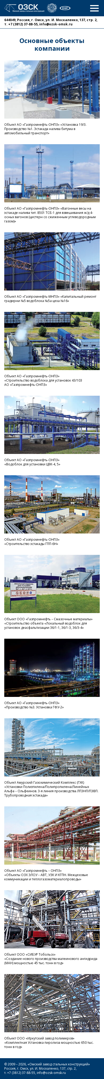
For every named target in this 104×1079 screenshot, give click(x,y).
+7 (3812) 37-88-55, (23, 24)
